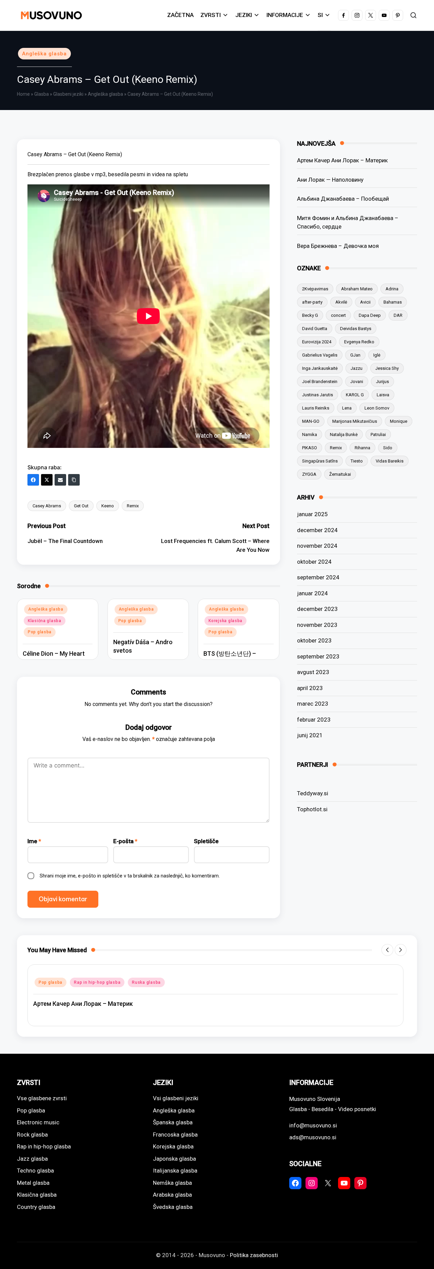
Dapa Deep (370, 315)
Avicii (365, 302)
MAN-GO (310, 421)
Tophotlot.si (312, 808)
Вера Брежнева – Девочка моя (338, 245)
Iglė (376, 355)
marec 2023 (312, 703)
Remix (133, 505)
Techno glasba (35, 1170)
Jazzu (356, 368)
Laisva (383, 394)
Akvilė (341, 302)
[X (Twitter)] (47, 480)
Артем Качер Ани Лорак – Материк (342, 160)
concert (338, 315)
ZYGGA (309, 474)
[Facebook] (33, 480)
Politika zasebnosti (254, 1255)
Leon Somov (376, 408)
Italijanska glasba (175, 1170)
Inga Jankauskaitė (320, 368)
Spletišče (206, 841)
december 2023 (317, 608)
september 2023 (318, 656)
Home (23, 94)
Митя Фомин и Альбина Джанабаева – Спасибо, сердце (347, 222)
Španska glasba (173, 1122)
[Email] (60, 480)
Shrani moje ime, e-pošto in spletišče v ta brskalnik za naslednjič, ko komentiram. (130, 876)
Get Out (81, 505)
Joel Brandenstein (319, 381)
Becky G (310, 315)
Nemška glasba (172, 1182)
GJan (355, 355)
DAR (398, 315)
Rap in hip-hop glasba (97, 982)
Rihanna (362, 447)
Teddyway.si (312, 793)
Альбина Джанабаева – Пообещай (343, 198)
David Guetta (314, 328)
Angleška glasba (44, 54)
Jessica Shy (387, 368)
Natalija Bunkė (344, 434)
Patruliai (378, 434)
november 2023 (317, 624)
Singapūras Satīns (320, 461)
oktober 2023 (314, 640)
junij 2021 (310, 735)
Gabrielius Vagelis (319, 355)
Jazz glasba (32, 1158)
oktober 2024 (314, 561)
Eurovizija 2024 (316, 341)
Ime (34, 841)
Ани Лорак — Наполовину (330, 179)
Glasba (41, 94)
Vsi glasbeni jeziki (175, 1098)
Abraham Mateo (357, 288)
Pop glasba (40, 632)
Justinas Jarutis (317, 394)
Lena (347, 408)
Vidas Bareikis (389, 461)
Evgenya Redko (359, 341)
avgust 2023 (313, 672)
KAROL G (355, 394)
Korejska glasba (225, 620)
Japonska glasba (174, 1158)
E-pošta (125, 841)
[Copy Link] (74, 480)
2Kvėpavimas (315, 288)
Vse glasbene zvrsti (42, 1098)
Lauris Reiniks (315, 408)
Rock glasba (32, 1134)
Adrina (392, 288)
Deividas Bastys (355, 328)
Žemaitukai (340, 474)
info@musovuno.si (313, 1125)
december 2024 (317, 530)
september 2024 (318, 577)
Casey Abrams (47, 505)
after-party (312, 302)
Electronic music (38, 1122)
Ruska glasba (146, 982)
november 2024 (317, 545)
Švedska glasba (173, 1206)
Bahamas (392, 302)
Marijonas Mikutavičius (354, 421)
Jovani (356, 381)
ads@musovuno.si (312, 1137)
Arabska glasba (172, 1194)
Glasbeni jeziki (68, 94)
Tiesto (357, 461)
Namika (309, 434)
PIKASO (309, 447)
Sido (387, 447)
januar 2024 (312, 593)
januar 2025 (312, 514)
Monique (398, 421)
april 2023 (310, 688)
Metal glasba (33, 1182)
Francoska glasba (175, 1134)
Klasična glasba (44, 620)
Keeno (107, 505)
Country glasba (36, 1206)
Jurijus (382, 381)
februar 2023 (314, 719)
